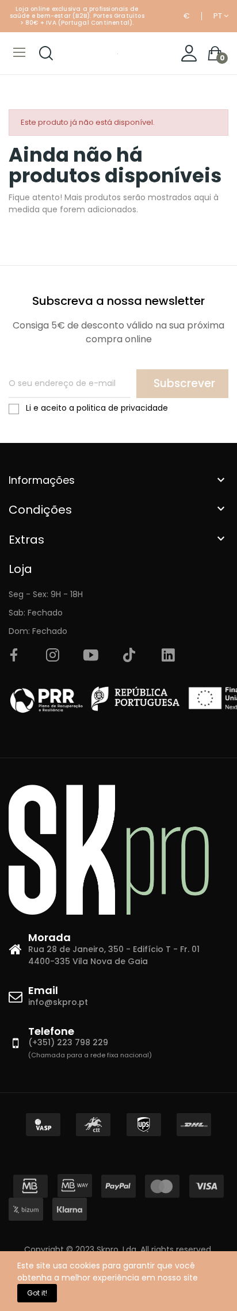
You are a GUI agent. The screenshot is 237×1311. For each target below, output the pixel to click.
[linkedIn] (168, 655)
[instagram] (52, 655)
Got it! (37, 1293)
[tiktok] (129, 655)
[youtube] (90, 655)
